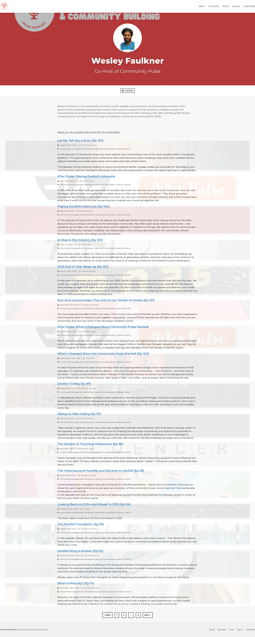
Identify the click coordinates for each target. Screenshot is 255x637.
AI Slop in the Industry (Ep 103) (80, 240)
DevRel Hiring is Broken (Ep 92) (80, 551)
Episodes (214, 6)
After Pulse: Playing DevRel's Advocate (86, 176)
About (202, 6)
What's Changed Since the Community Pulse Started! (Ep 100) (103, 353)
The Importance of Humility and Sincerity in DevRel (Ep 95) (100, 470)
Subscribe (249, 6)
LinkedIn (129, 91)
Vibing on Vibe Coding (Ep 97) (79, 414)
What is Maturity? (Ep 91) (75, 583)
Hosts (225, 6)
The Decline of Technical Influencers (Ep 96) (90, 444)
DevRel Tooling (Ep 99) (74, 383)
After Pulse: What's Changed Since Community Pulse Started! (103, 327)
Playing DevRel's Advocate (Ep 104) (83, 206)
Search (236, 6)
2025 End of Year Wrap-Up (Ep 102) (83, 266)
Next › (147, 615)
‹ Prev (107, 615)
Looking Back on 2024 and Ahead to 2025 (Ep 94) (94, 504)
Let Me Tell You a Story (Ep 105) (80, 140)
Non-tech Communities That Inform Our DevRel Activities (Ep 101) (105, 300)
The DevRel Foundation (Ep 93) (80, 524)
